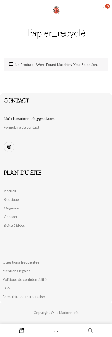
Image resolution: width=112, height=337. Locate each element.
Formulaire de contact (21, 127)
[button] (102, 9)
